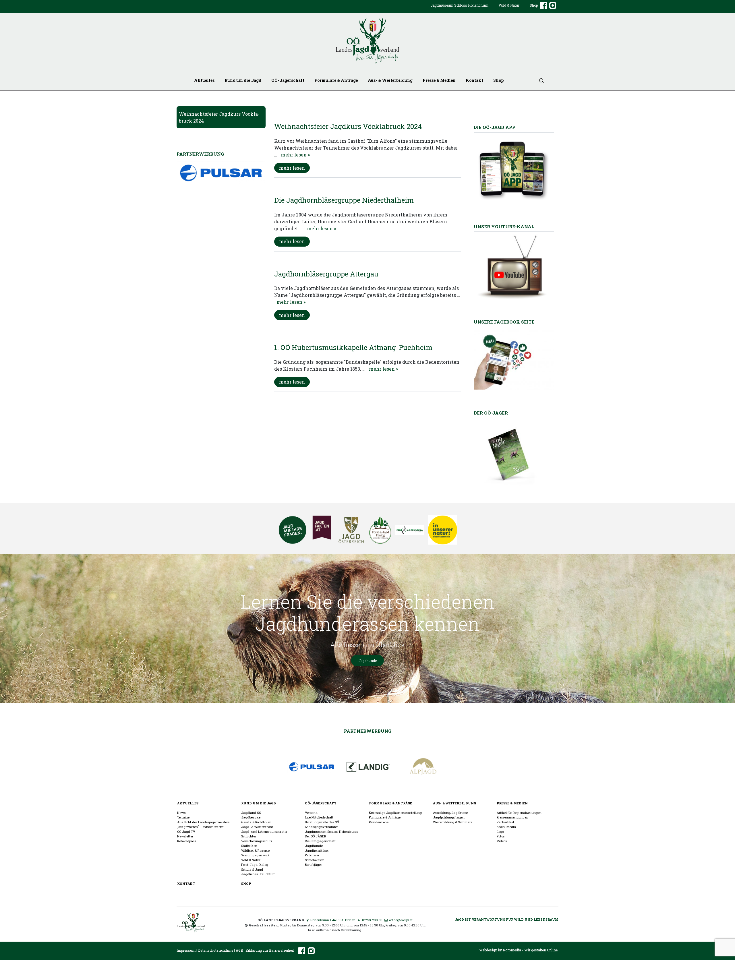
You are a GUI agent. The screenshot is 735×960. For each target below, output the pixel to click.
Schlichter (248, 836)
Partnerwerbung (367, 731)
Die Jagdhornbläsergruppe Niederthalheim (344, 200)
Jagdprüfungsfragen (449, 817)
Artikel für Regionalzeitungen (519, 812)
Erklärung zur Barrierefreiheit (269, 950)
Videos (502, 841)
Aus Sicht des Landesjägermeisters (203, 822)
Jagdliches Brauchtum (258, 874)
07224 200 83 (371, 920)
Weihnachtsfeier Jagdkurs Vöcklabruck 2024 (348, 126)
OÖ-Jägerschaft (287, 80)
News (181, 812)
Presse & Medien (439, 80)
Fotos (500, 836)
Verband (311, 812)
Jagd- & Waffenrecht (257, 826)
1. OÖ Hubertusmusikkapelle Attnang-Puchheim (353, 347)
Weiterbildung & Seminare (452, 822)
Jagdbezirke (250, 817)
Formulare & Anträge (336, 80)
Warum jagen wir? (255, 855)
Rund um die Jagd (243, 80)
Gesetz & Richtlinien (256, 822)
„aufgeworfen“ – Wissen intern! (200, 826)
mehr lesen (292, 168)
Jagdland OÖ (251, 812)
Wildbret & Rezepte (255, 850)
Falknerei (312, 855)
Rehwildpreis (186, 841)
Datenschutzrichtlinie (215, 950)
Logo (500, 831)
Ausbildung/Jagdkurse (450, 812)
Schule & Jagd (252, 869)
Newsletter (185, 836)
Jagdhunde (368, 660)
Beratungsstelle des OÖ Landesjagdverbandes (322, 824)
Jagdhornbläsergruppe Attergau (326, 273)
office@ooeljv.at (400, 920)
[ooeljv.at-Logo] (367, 41)
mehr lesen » (295, 155)
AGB (239, 950)
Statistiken (249, 845)
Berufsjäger (313, 864)
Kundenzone (378, 822)
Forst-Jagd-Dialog (254, 864)
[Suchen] (539, 80)
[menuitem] (459, 9)
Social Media (506, 826)
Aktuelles (204, 80)
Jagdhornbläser (317, 850)
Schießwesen (314, 860)
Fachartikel (505, 822)
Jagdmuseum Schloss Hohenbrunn (459, 5)
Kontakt (474, 80)
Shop (534, 5)
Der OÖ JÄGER (315, 836)
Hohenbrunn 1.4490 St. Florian (332, 920)
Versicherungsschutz (257, 841)
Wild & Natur (509, 5)
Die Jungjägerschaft (320, 841)
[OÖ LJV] (191, 922)
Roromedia (512, 950)
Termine (183, 817)
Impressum (186, 950)
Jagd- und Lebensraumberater (264, 831)
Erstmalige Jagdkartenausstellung (395, 812)
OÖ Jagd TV (186, 831)
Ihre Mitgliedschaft (319, 817)
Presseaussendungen (512, 817)
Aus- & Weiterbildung (390, 80)
